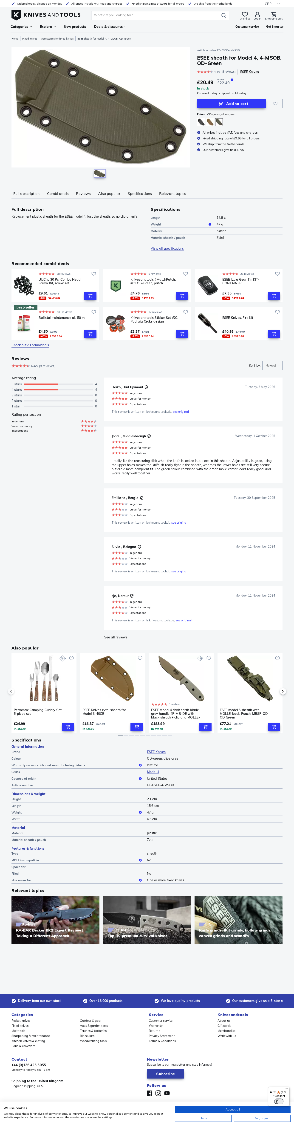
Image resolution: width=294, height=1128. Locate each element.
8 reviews (228, 71)
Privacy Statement (162, 1036)
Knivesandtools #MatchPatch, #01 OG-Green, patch (153, 281)
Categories (19, 27)
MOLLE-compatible (25, 860)
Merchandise (226, 1031)
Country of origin (23, 778)
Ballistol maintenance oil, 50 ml (62, 318)
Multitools (18, 1031)
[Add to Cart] (90, 296)
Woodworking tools (93, 1041)
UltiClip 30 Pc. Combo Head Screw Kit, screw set (60, 281)
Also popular (109, 193)
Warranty (156, 1025)
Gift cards (224, 1025)
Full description (26, 193)
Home (14, 38)
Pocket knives (20, 1020)
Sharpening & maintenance (30, 1036)
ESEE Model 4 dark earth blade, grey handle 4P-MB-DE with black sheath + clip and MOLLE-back (175, 713)
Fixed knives (29, 38)
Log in (257, 18)
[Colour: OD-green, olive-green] (219, 122)
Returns (154, 1031)
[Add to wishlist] (275, 103)
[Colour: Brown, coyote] (210, 122)
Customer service (161, 1020)
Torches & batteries (93, 1031)
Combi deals (58, 193)
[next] (275, 691)
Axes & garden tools (94, 1025)
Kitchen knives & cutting (28, 1041)
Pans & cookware (23, 1046)
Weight (156, 224)
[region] (100, 113)
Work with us (227, 1036)
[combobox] (272, 365)
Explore (46, 27)
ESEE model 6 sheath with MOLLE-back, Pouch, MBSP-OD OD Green (244, 713)
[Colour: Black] (201, 122)
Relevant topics (172, 193)
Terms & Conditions (162, 1041)
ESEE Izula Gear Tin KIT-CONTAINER (240, 281)
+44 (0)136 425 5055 (28, 1065)
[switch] (278, 1101)
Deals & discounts (108, 27)
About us (224, 1020)
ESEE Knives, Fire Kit (237, 318)
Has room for (21, 880)
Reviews (83, 193)
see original (181, 411)
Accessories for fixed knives (57, 38)
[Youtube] (167, 1093)
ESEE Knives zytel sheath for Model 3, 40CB (104, 712)
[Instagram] (158, 1093)
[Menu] (286, 1089)
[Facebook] (149, 1093)
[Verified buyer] (146, 387)
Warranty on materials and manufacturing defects (48, 765)
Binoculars (87, 1036)
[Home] (45, 14)
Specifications (140, 193)
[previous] (18, 691)
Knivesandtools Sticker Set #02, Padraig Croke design (154, 319)
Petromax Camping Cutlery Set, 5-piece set (38, 712)
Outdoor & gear (91, 1020)
